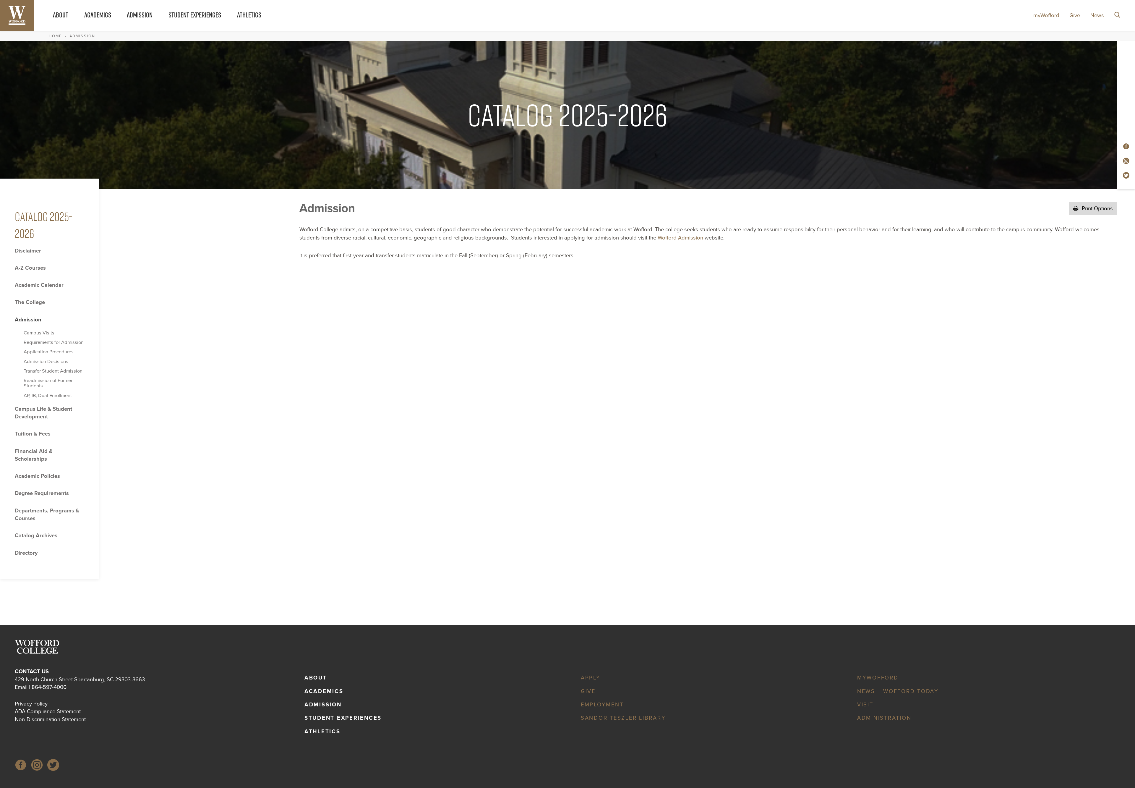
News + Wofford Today (898, 691)
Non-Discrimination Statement (50, 719)
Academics (97, 15)
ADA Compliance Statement (48, 711)
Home (55, 36)
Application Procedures (49, 352)
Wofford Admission (680, 237)
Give (1074, 15)
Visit (865, 704)
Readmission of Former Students (48, 383)
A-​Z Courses (30, 268)
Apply (591, 677)
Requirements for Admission (54, 342)
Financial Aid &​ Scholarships (34, 455)
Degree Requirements (42, 493)
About (60, 15)
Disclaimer (28, 250)
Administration (884, 718)
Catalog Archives (36, 535)
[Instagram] (37, 766)
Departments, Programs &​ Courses (47, 514)
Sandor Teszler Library (623, 718)
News (1097, 15)
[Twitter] (53, 766)
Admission (140, 15)
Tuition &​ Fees (33, 434)
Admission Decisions (46, 362)
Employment (602, 704)
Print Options (1096, 208)
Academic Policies (37, 476)
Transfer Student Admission (53, 371)
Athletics (249, 15)
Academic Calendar (39, 285)
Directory (26, 553)
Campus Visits (39, 333)
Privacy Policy (31, 703)
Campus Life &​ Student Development (43, 413)
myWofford (1046, 15)
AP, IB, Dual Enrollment (48, 396)
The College (30, 302)
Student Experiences (194, 15)
